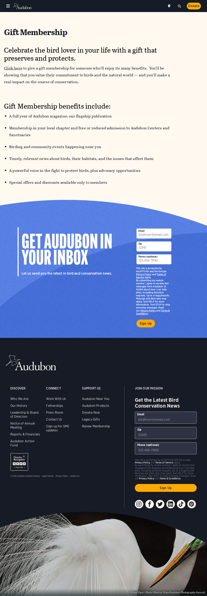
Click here (13, 68)
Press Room (54, 412)
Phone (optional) (147, 256)
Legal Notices (48, 476)
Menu (8, 6)
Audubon (22, 6)
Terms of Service (164, 462)
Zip (140, 243)
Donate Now (91, 412)
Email (141, 230)
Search (179, 5)
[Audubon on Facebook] (149, 504)
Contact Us (54, 419)
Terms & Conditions (170, 478)
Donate (194, 6)
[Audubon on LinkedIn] (170, 504)
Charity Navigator (19, 462)
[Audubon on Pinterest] (191, 504)
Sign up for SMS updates (57, 428)
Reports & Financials (25, 434)
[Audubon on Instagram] (139, 504)
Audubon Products (95, 406)
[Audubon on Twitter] (160, 504)
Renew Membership (96, 426)
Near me (169, 6)
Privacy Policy (148, 310)
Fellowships (54, 406)
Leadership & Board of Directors (24, 414)
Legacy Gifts (91, 419)
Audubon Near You (96, 399)
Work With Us (56, 399)
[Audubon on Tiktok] (181, 504)
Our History (18, 406)
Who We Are (19, 399)
